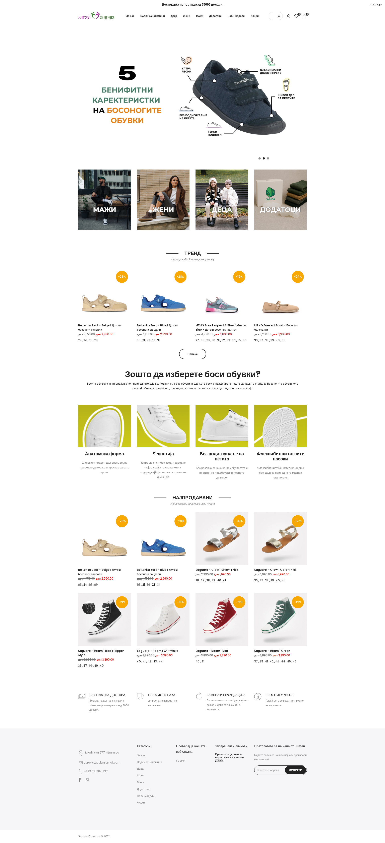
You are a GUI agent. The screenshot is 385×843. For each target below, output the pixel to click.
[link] (192, 93)
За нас (141, 755)
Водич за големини (149, 762)
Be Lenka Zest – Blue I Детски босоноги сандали (157, 327)
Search (180, 761)
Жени (140, 775)
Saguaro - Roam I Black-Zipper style (101, 653)
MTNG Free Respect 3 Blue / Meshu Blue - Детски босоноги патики (221, 327)
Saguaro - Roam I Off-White (157, 651)
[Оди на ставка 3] (268, 158)
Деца (140, 769)
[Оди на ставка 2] (264, 158)
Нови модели (145, 796)
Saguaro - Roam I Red (212, 651)
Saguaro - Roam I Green (272, 651)
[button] (80, 272)
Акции (141, 802)
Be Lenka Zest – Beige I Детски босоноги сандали (99, 327)
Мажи (140, 782)
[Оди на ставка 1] (259, 158)
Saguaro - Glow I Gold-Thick (275, 570)
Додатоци (143, 789)
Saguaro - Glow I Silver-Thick (217, 570)
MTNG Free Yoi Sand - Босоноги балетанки (276, 327)
